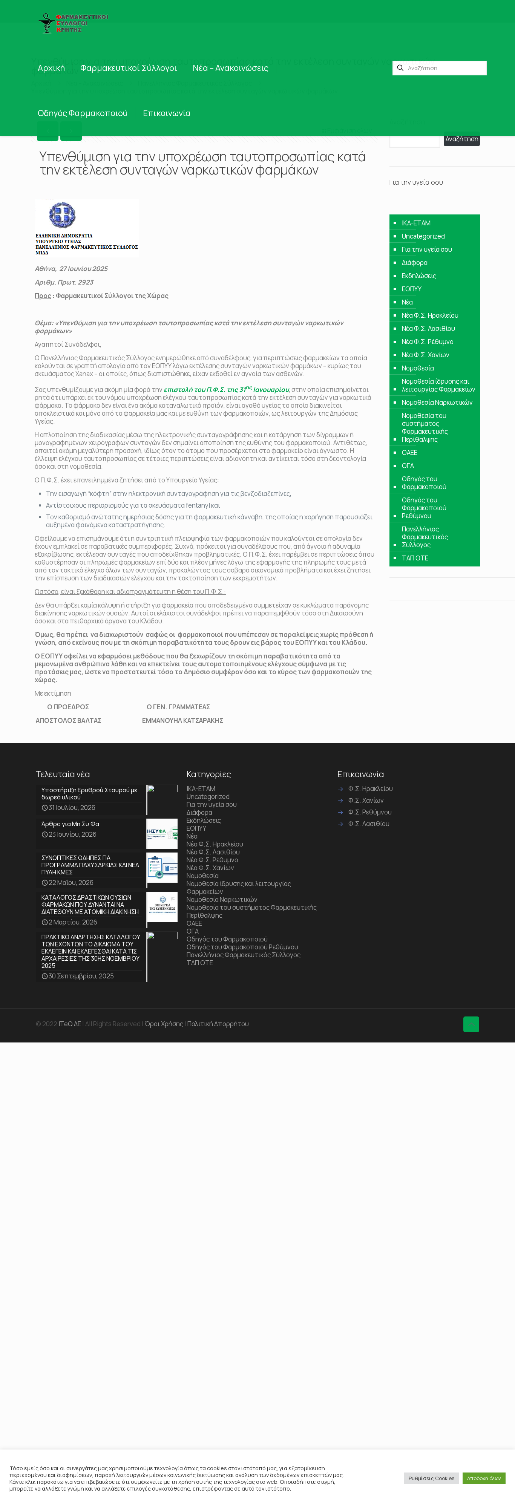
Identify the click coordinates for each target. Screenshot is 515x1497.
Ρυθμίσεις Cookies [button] (431, 1478)
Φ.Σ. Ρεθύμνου (370, 812)
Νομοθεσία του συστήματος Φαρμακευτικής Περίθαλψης (425, 427)
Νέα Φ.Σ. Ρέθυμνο (428, 341)
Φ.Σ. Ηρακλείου (370, 788)
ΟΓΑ (408, 465)
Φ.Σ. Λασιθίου (368, 823)
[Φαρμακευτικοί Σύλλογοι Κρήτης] (74, 22)
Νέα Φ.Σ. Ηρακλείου (430, 315)
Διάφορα (415, 262)
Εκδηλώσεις (419, 275)
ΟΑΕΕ (409, 452)
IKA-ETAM (416, 223)
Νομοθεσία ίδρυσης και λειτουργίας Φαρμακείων (438, 385)
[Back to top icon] (471, 1024)
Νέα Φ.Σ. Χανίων (425, 355)
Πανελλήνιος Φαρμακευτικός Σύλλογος (425, 537)
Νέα (407, 302)
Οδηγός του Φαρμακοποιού (424, 483)
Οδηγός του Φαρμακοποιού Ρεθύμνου (424, 508)
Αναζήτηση (462, 139)
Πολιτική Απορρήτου (218, 1023)
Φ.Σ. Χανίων (366, 800)
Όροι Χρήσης (164, 1023)
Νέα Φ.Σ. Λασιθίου (428, 328)
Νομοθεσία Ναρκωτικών (437, 402)
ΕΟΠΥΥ (412, 289)
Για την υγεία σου (427, 249)
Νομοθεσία (418, 368)
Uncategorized (423, 236)
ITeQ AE (69, 1023)
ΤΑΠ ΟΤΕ (415, 558)
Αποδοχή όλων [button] (484, 1478)
